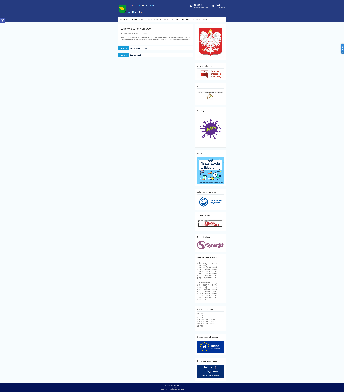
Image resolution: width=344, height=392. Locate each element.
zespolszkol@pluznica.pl (201, 7)
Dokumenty (196, 19)
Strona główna (124, 19)
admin (138, 33)
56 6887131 (198, 5)
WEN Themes (177, 388)
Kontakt (205, 19)
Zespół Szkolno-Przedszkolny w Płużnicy (172, 389)
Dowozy (141, 19)
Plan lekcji (134, 19)
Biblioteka (166, 19)
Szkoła (145, 33)
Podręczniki (157, 19)
